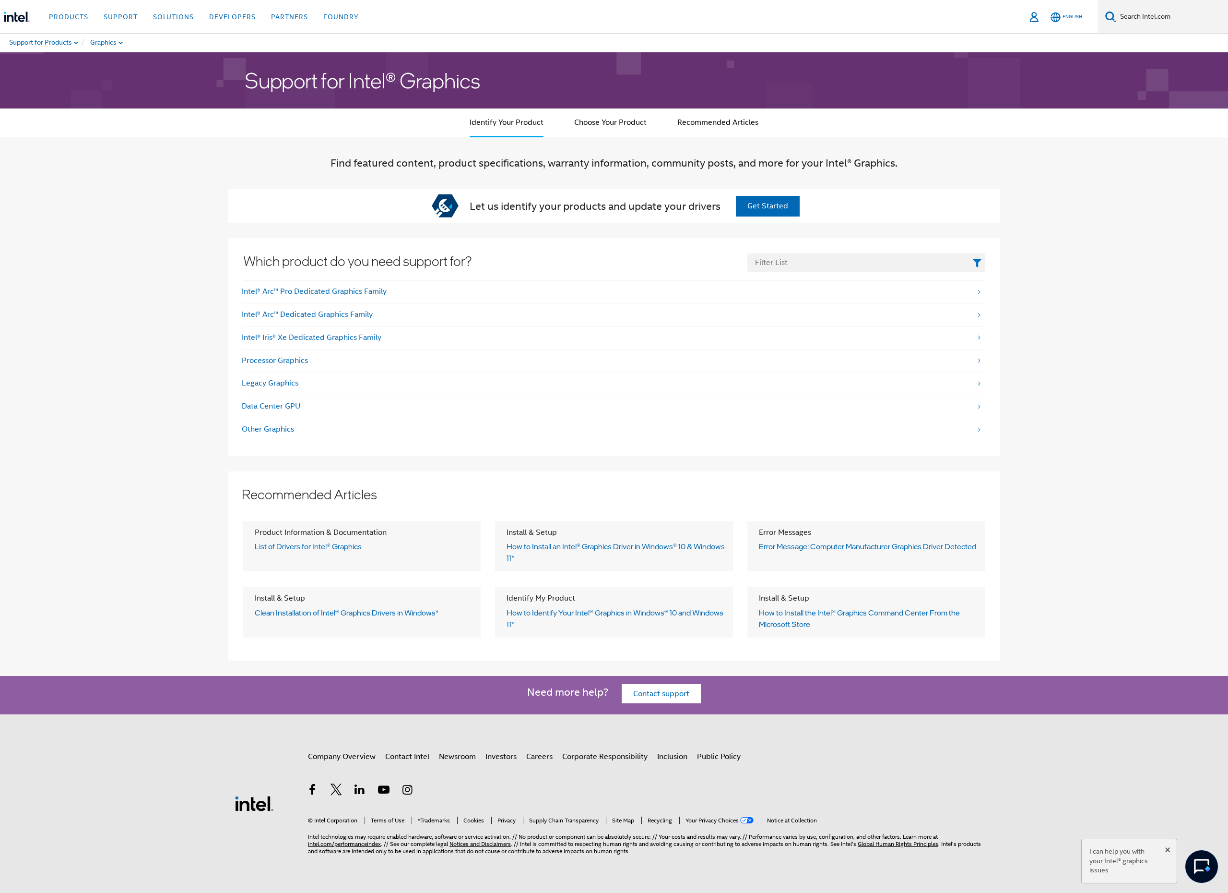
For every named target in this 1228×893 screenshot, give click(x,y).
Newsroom (457, 756)
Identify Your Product (506, 122)
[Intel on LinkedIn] (360, 791)
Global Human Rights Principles (898, 843)
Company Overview (342, 756)
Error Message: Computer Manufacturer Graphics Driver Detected (867, 546)
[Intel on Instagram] (407, 791)
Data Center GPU (271, 406)
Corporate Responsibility (605, 756)
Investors (501, 756)
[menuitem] (137, 42)
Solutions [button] (173, 16)
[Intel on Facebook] (312, 791)
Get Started (767, 206)
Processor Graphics (275, 360)
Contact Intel (407, 756)
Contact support (661, 694)
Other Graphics (268, 429)
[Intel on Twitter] (336, 791)
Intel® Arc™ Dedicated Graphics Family (307, 314)
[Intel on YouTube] (384, 791)
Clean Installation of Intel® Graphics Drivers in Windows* (346, 612)
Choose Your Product (610, 122)
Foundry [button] (341, 16)
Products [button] (68, 16)
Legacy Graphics (270, 383)
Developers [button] (232, 16)
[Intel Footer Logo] (254, 803)
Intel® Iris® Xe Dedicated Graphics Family (311, 337)
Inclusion (672, 756)
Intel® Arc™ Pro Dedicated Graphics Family (314, 291)
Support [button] (121, 16)
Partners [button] (289, 16)
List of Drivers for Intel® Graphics (308, 546)
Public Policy (719, 756)
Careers (539, 756)
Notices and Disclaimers (480, 843)
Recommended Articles (717, 122)
